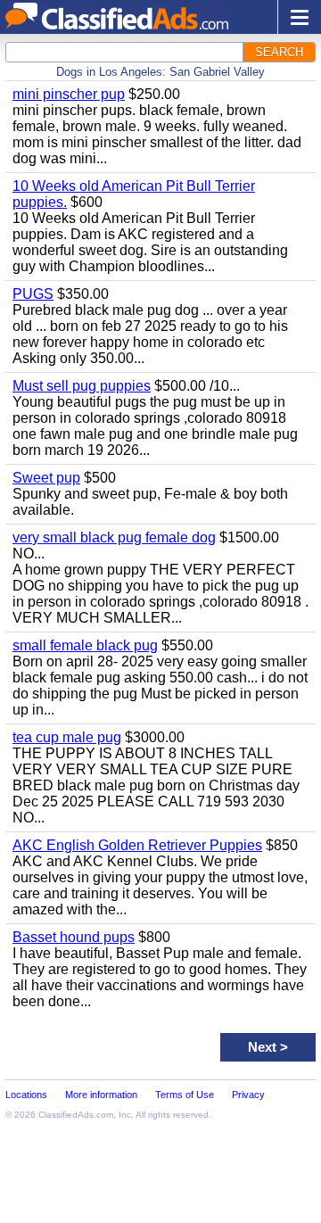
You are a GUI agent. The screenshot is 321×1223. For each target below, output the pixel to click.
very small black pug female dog (114, 537)
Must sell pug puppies (81, 385)
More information (101, 1094)
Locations (26, 1094)
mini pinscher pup (68, 94)
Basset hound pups (73, 937)
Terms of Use (184, 1094)
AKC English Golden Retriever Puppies (137, 845)
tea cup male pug (66, 737)
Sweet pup (46, 477)
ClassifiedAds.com (75, 1115)
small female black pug (85, 645)
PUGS (33, 294)
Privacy (248, 1094)
